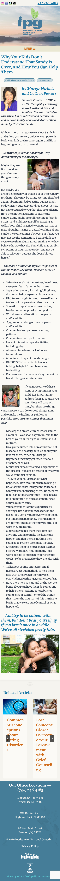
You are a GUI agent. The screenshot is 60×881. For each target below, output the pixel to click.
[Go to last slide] (8, 738)
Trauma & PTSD (44, 80)
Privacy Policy (30, 846)
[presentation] (15, 706)
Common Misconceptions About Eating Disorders (15, 735)
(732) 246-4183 (30, 790)
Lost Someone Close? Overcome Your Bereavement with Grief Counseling (44, 745)
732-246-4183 (48, 3)
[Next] (52, 738)
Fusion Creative (45, 876)
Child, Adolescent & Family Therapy (19, 80)
